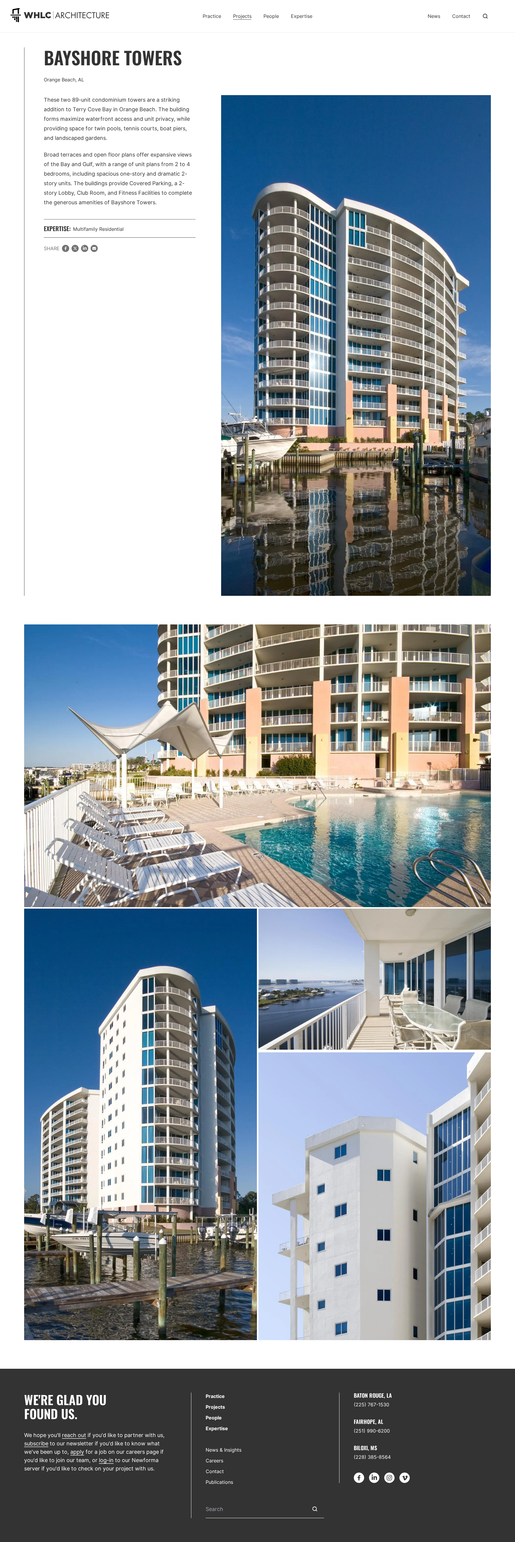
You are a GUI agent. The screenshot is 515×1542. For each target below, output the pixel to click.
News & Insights (223, 1450)
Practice (212, 16)
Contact (461, 16)
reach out (74, 1435)
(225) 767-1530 (371, 1405)
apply (77, 1452)
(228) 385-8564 (372, 1457)
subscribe (36, 1443)
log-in (106, 1460)
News (434, 16)
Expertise (301, 16)
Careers (214, 1461)
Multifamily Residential (98, 229)
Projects (242, 16)
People (271, 16)
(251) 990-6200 (372, 1431)
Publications (219, 1482)
